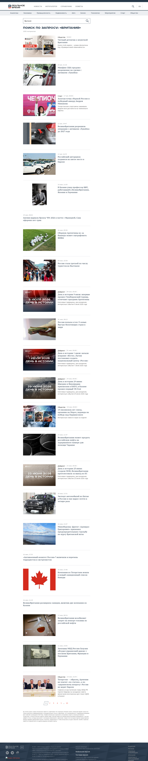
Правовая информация (133, 752)
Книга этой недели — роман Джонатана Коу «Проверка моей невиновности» (73, 43)
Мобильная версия (83, 752)
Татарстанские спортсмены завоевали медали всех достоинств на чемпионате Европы (74, 104)
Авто (73, 13)
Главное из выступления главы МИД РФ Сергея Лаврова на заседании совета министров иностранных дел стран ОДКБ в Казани (73, 687)
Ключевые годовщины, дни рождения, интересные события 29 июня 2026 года (73, 387)
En (140, 6)
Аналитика (14, 13)
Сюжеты (79, 6)
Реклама (131, 749)
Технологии (95, 13)
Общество (134, 13)
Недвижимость (61, 13)
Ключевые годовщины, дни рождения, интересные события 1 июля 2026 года (73, 359)
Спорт (123, 13)
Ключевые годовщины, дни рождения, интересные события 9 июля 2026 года (74, 299)
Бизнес (83, 13)
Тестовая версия (82, 755)
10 (67, 703)
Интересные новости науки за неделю (73, 414)
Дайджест (62, 292)
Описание (131, 755)
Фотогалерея (51, 6)
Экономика (27, 13)
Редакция (131, 746)
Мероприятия (110, 13)
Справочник (66, 6)
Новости (38, 6)
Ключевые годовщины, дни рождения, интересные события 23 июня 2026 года (73, 473)
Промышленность (43, 13)
